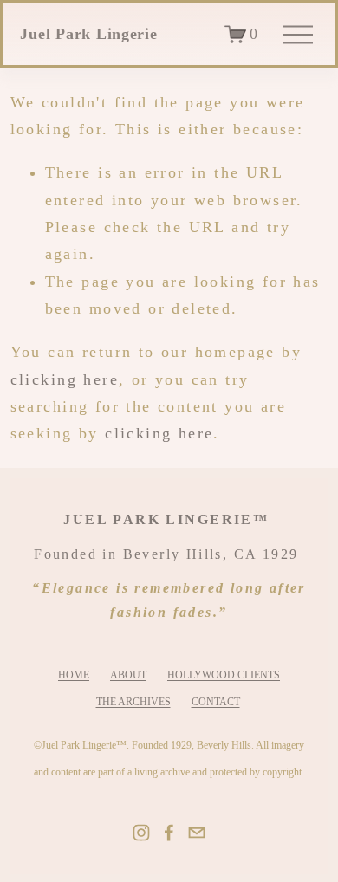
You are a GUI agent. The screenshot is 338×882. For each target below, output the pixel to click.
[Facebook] (169, 832)
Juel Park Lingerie (88, 33)
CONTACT (216, 702)
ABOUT (128, 675)
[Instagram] (141, 832)
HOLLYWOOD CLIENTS (223, 675)
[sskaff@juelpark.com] (196, 832)
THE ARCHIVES (133, 702)
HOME (73, 675)
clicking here (64, 379)
